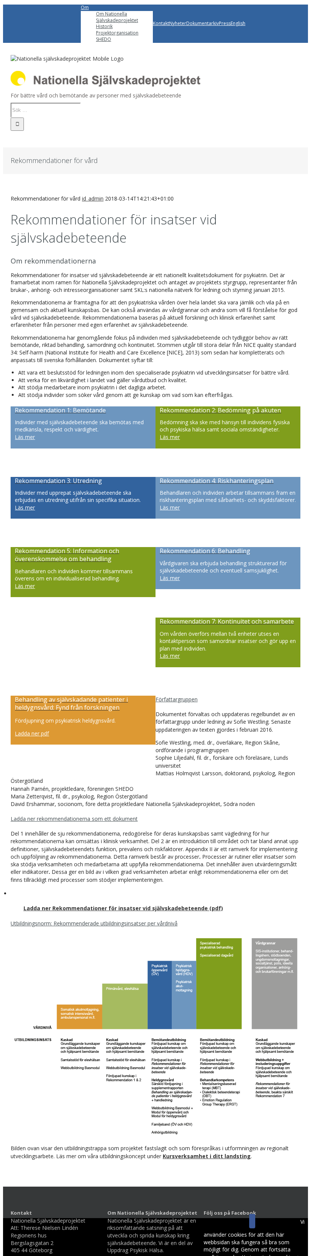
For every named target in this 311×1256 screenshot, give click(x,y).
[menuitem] (117, 24)
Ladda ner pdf (32, 733)
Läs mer (25, 437)
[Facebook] (252, 1221)
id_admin (93, 198)
